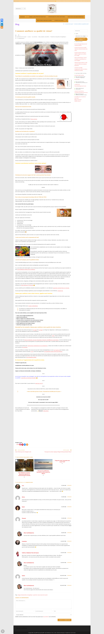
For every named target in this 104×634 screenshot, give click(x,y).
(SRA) (53, 335)
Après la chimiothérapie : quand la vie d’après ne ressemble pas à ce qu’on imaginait (81, 59)
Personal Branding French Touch (80, 86)
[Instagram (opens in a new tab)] (15, 1)
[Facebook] (2, 20)
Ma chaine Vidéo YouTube (79, 75)
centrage (40, 329)
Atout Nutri (77, 98)
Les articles (34, 36)
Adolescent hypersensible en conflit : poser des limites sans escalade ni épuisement (81, 64)
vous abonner (46, 616)
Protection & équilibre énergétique (58, 36)
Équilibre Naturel (78, 101)
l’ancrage (35, 329)
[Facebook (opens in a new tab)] (14, 1)
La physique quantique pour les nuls (81, 92)
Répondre (69, 485)
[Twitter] (2, 22)
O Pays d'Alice (77, 79)
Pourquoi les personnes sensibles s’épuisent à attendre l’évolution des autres (81, 49)
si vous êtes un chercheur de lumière (28, 377)
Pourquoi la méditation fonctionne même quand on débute (43, 472)
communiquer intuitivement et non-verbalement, (37, 345)
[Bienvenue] (63, 23)
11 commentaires (20, 38)
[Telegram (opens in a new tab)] (18, 1)
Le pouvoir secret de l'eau (79, 91)
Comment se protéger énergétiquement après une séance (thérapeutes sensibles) (81, 69)
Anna (23, 497)
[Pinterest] (22, 445)
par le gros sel (57, 350)
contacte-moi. (60, 290)
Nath (23, 507)
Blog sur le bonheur (78, 99)
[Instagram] (20, 445)
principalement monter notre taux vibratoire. (53, 351)
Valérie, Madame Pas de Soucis (30, 552)
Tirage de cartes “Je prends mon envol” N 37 (62, 461)
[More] (27, 445)
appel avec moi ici (39, 383)
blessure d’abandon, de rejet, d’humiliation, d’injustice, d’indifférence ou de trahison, (41, 339)
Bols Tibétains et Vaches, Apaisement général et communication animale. (24, 474)
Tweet (17, 444)
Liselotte (24, 541)
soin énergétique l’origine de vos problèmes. (26, 269)
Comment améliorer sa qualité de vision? (81, 23)
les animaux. (25, 347)
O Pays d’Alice (46, 410)
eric (23, 485)
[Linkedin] (2, 25)
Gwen (23, 575)
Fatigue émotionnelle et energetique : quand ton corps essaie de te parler (33, 594)
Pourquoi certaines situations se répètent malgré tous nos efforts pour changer (80, 54)
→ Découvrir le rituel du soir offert (43, 437)
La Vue (29, 36)
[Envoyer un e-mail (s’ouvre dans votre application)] (16, 1)
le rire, (32, 351)
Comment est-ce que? (21, 36)
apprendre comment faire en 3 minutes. (61, 288)
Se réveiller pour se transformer (80, 96)
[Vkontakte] (25, 445)
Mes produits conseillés (44, 36)
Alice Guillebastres (29, 533)
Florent (24, 518)
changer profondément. (33, 305)
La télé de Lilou (77, 84)
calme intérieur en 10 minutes (27, 285)
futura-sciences (34, 119)
